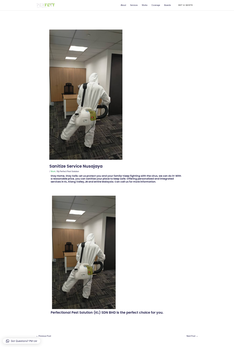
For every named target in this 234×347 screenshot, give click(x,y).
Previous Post (43, 336)
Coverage (156, 5)
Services (134, 5)
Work (53, 171)
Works (144, 5)
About (123, 5)
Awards (167, 5)
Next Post (192, 336)
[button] (185, 5)
